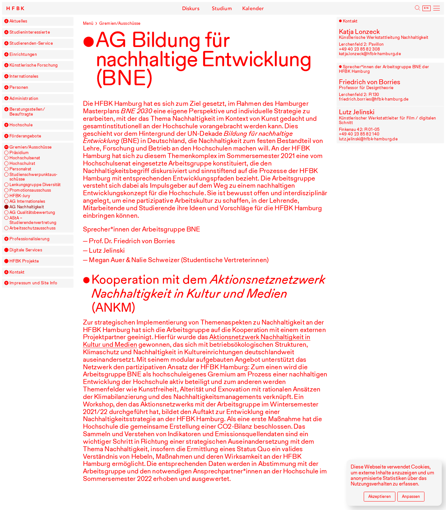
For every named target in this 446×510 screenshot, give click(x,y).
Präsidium (19, 153)
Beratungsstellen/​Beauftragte (27, 111)
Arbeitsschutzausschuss (32, 228)
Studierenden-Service (31, 43)
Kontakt (16, 272)
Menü (88, 23)
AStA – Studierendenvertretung (32, 220)
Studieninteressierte (29, 32)
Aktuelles (18, 21)
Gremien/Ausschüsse (30, 147)
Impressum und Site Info (33, 283)
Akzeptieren (379, 496)
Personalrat (20, 169)
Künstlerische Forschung (33, 65)
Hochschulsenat (24, 158)
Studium (222, 8)
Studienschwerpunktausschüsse (33, 177)
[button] (6, 21)
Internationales (23, 76)
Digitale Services (25, 250)
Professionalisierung (29, 239)
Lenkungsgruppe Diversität (35, 185)
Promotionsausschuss (30, 190)
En (426, 8)
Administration (23, 98)
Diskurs (190, 8)
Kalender (253, 8)
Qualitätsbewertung (32, 212)
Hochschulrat (22, 163)
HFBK (16, 8)
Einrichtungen (23, 54)
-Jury (19, 196)
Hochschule (21, 125)
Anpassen (411, 496)
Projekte (24, 261)
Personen (18, 87)
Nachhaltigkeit (26, 207)
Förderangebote (25, 136)
